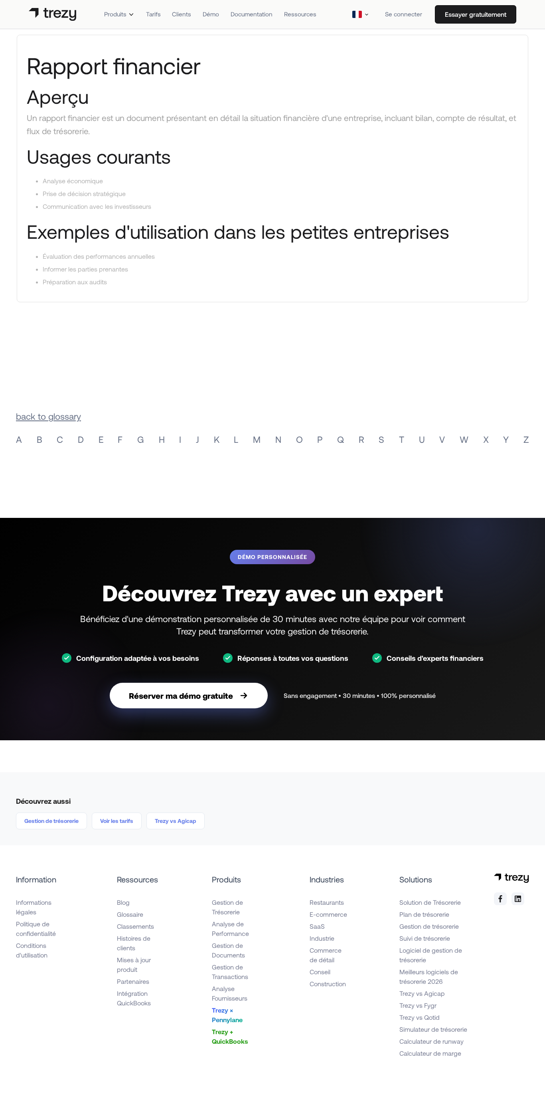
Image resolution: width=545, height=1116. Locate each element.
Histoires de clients (133, 942)
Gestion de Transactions (230, 971)
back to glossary (48, 416)
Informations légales (33, 907)
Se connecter (403, 14)
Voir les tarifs (116, 820)
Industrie (322, 938)
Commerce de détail (326, 954)
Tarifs (153, 14)
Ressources (300, 14)
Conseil (320, 971)
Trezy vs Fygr (417, 1005)
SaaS (317, 926)
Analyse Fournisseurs (229, 993)
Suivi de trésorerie (424, 938)
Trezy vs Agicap (175, 820)
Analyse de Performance (230, 928)
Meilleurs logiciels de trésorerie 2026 (428, 976)
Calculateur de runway (431, 1041)
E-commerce (328, 914)
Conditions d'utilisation (31, 950)
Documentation (251, 14)
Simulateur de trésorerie (433, 1029)
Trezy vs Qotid (419, 1017)
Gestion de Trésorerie (227, 907)
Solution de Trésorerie (430, 902)
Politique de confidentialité (36, 928)
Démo (211, 14)
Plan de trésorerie (424, 914)
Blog (123, 902)
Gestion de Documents (228, 950)
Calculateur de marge (430, 1053)
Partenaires (133, 981)
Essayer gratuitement (475, 14)
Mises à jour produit (134, 964)
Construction (328, 983)
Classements (135, 926)
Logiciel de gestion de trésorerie (430, 954)
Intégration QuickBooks (134, 998)
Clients (181, 14)
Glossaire (130, 914)
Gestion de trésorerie (51, 820)
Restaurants (327, 902)
